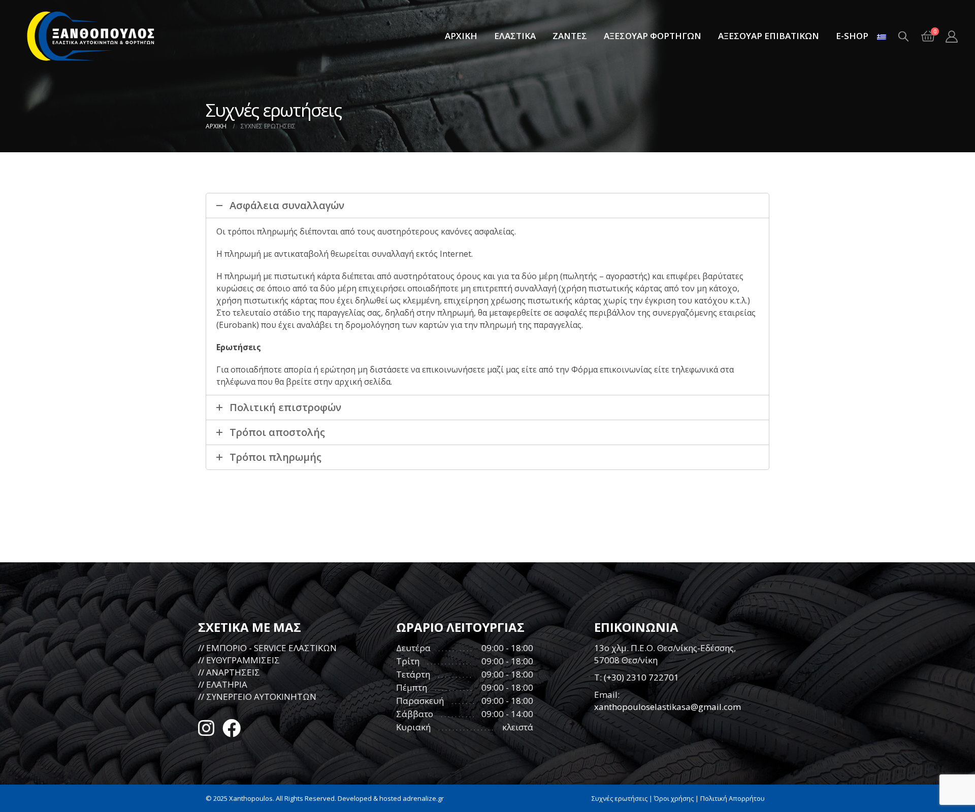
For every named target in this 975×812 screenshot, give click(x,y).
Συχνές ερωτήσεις (619, 798)
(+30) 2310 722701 (641, 677)
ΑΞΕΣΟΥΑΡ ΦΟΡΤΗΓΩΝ (652, 36)
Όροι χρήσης (674, 798)
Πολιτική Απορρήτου (732, 798)
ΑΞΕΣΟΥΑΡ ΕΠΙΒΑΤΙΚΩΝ (768, 36)
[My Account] (951, 36)
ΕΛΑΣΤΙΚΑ (515, 36)
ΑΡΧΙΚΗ (461, 36)
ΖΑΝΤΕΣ (569, 36)
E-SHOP (852, 36)
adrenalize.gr (423, 798)
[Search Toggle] (903, 36)
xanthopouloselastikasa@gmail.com (667, 707)
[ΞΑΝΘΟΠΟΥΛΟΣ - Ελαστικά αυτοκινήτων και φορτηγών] (91, 36)
